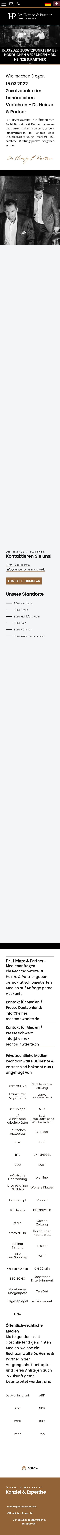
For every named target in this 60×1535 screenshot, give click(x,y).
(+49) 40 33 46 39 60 (18, 564)
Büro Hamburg (23, 603)
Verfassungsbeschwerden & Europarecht (29, 1521)
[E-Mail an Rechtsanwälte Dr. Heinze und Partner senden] (11, 3)
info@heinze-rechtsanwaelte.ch (22, 1041)
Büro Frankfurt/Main (27, 616)
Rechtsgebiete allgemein (22, 1506)
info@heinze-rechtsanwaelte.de (25, 569)
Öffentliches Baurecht (20, 1513)
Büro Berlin (21, 610)
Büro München (23, 629)
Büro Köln (20, 623)
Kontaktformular (23, 581)
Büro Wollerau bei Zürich (29, 636)
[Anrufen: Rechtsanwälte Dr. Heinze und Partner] (18, 3)
